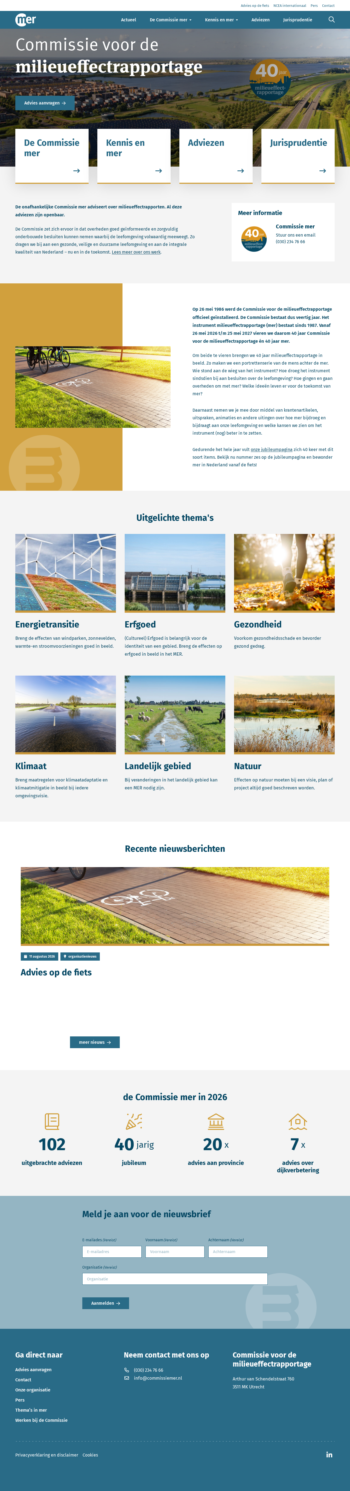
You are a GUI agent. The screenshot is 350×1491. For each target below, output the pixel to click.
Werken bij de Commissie (41, 1420)
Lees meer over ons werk (136, 252)
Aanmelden (102, 1303)
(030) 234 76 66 (296, 241)
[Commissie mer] (25, 20)
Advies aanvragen (42, 103)
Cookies (90, 1455)
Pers (20, 1400)
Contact (23, 1379)
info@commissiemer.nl (158, 1378)
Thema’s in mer (31, 1410)
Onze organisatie (32, 1390)
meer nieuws (92, 1042)
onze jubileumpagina (272, 449)
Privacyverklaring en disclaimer (46, 1455)
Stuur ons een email (296, 235)
